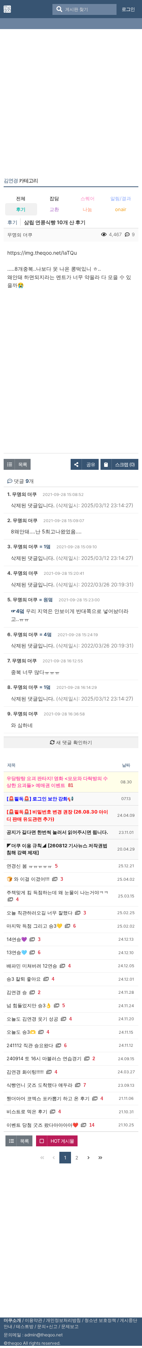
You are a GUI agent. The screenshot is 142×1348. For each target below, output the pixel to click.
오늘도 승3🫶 (21, 1032)
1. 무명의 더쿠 (22, 494)
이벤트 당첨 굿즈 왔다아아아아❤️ (42, 1125)
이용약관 (33, 1320)
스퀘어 (87, 198)
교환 (54, 209)
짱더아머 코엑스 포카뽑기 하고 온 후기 (48, 1098)
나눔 (87, 209)
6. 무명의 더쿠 (22, 634)
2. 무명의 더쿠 (22, 520)
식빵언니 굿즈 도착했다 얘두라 (39, 1085)
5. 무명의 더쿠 (22, 599)
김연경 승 (17, 992)
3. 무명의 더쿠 (22, 546)
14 (91, 1125)
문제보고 (70, 1326)
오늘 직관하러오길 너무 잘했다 (39, 913)
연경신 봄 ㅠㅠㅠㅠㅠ (29, 866)
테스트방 (24, 1326)
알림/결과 (120, 198)
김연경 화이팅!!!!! (25, 1072)
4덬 (48, 634)
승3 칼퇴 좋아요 (24, 979)
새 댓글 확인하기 (73, 742)
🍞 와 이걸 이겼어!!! (28, 879)
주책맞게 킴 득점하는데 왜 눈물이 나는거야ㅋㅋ (58, 892)
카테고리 (21, 180)
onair (120, 209)
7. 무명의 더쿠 (22, 660)
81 (70, 785)
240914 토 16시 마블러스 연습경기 (44, 1058)
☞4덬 (17, 611)
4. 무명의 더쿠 (22, 573)
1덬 (47, 546)
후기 (20, 209)
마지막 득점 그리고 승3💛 (34, 926)
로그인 (128, 9)
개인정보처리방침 (63, 1320)
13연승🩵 (17, 952)
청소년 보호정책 (100, 1320)
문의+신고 (47, 1326)
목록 (22, 464)
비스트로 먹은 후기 (27, 1111)
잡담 (54, 198)
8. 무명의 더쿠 (22, 687)
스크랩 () (125, 464)
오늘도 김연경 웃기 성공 (32, 1019)
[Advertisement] (71, 104)
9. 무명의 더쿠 (22, 714)
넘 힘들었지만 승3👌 (29, 1005)
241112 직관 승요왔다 (30, 1045)
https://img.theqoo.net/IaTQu (42, 253)
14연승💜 (17, 939)
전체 (20, 198)
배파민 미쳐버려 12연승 (32, 966)
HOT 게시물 (62, 1141)
